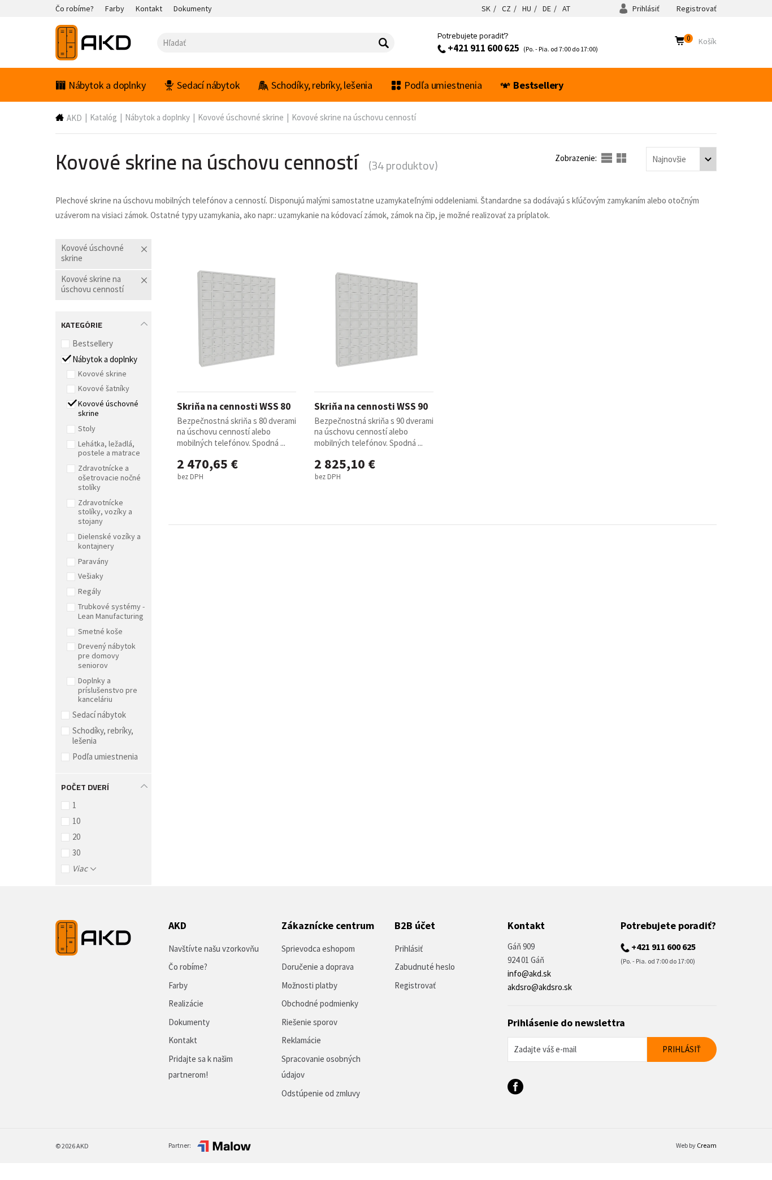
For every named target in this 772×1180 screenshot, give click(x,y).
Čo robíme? (187, 966)
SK (486, 8)
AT (566, 8)
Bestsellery (538, 85)
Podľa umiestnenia (443, 85)
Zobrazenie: (576, 158)
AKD (74, 117)
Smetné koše (100, 631)
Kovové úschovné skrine (241, 117)
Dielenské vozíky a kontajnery (109, 541)
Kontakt (182, 1040)
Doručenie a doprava (317, 966)
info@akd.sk (529, 973)
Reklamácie (301, 1040)
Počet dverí (85, 786)
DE (547, 8)
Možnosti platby (309, 985)
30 (76, 852)
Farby (178, 985)
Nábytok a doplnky (107, 85)
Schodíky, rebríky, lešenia (321, 85)
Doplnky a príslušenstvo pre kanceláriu (107, 690)
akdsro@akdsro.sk (540, 987)
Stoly (87, 428)
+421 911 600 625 (482, 48)
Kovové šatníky (103, 388)
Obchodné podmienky (319, 1003)
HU (526, 8)
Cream (707, 1145)
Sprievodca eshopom (318, 948)
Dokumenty (189, 1022)
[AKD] (106, 42)
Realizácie (185, 1003)
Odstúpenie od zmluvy (320, 1093)
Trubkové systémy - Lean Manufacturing (111, 611)
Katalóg (103, 117)
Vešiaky (90, 576)
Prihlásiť (645, 8)
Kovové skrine (102, 373)
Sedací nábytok (208, 85)
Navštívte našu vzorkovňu (213, 948)
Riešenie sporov (309, 1022)
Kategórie (81, 324)
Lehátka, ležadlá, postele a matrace (109, 448)
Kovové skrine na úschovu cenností (354, 117)
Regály (89, 591)
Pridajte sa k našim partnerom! (200, 1067)
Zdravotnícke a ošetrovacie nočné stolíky (109, 477)
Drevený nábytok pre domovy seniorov (107, 655)
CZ (506, 8)
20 (76, 836)
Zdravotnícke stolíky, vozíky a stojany (105, 512)
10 (76, 820)
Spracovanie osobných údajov (321, 1067)
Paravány (93, 561)
